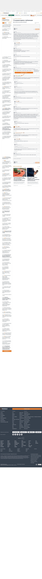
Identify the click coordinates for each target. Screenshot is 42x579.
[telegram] (15, 434)
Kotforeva (17, 101)
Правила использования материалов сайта (36, 456)
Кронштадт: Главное (27, 424)
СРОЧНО (4, 18)
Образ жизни (21, 412)
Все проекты (26, 428)
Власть (13, 420)
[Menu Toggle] (1, 13)
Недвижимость (14, 428)
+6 (36, 137)
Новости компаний (17, 166)
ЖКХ (13, 427)
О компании (2, 419)
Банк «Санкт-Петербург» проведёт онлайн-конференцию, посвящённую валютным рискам (33, 179)
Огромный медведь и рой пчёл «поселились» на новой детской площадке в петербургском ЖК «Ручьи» (19, 179)
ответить (16, 46)
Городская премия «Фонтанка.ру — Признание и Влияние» (32, 416)
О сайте (1, 412)
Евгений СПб (16, 126)
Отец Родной (16, 146)
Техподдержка (2, 415)
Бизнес (13, 415)
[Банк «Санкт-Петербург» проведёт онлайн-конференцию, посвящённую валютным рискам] (33, 172)
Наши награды (32, 462)
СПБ (5, 22)
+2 (36, 73)
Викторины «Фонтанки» (15, 419)
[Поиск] (37, 13)
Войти (16, 162)
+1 (36, 65)
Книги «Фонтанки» (27, 420)
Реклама (1, 416)
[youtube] (19, 434)
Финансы (20, 424)
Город (13, 423)
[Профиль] (41, 13)
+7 (36, 99)
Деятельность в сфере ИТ (34, 460)
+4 (36, 156)
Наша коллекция (26, 419)
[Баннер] (11, 15)
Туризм (20, 423)
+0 (36, 46)
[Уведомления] (39, 13)
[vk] (17, 434)
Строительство (21, 420)
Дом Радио (25, 423)
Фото (20, 428)
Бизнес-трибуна (14, 416)
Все (3, 22)
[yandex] (21, 434)
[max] (13, 434)
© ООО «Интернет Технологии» (21, 464)
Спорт (20, 419)
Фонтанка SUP (21, 427)
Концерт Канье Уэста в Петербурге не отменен (5, 20)
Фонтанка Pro (26, 412)
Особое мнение (21, 415)
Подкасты (20, 416)
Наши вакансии (2, 420)
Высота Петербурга (27, 427)
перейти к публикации (17, 18)
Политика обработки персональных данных (36, 455)
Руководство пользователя (34, 461)
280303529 (16, 75)
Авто (13, 412)
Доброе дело (14, 424)
